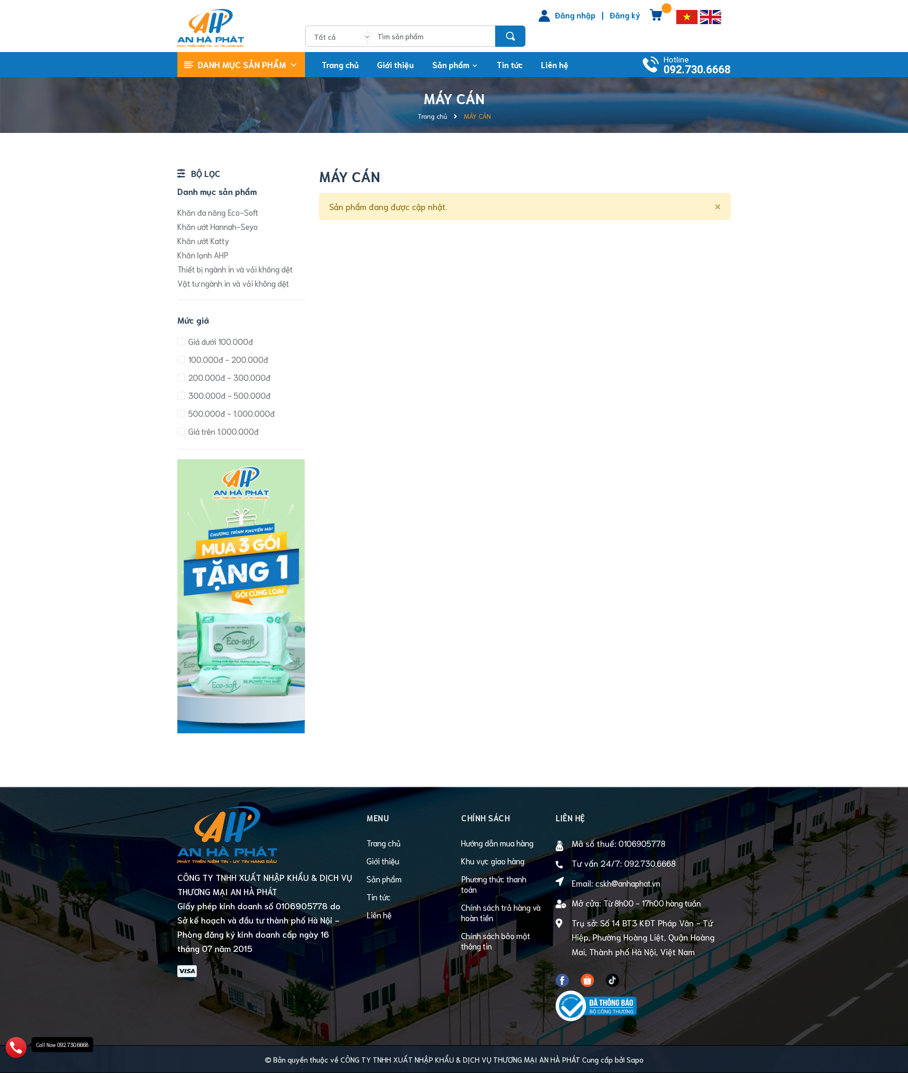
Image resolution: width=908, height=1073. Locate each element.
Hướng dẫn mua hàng (497, 842)
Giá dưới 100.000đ (219, 341)
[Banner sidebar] (241, 461)
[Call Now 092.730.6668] (16, 1045)
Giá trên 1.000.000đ (222, 431)
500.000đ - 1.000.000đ (230, 413)
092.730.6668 (697, 69)
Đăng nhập (575, 14)
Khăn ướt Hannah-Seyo (217, 226)
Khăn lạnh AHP (202, 254)
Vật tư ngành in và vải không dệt (233, 283)
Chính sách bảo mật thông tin (495, 940)
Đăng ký (625, 14)
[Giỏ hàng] (656, 18)
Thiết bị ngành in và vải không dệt (235, 269)
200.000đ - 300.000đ (228, 377)
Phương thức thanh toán (493, 883)
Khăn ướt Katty (203, 240)
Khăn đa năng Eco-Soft (217, 212)
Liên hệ (379, 914)
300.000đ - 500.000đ (228, 395)
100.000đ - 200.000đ (227, 359)
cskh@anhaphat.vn (627, 883)
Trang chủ (384, 842)
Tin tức (379, 896)
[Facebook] (562, 978)
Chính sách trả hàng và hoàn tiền (501, 912)
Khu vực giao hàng (492, 860)
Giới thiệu (383, 860)
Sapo (635, 1059)
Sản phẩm (384, 878)
